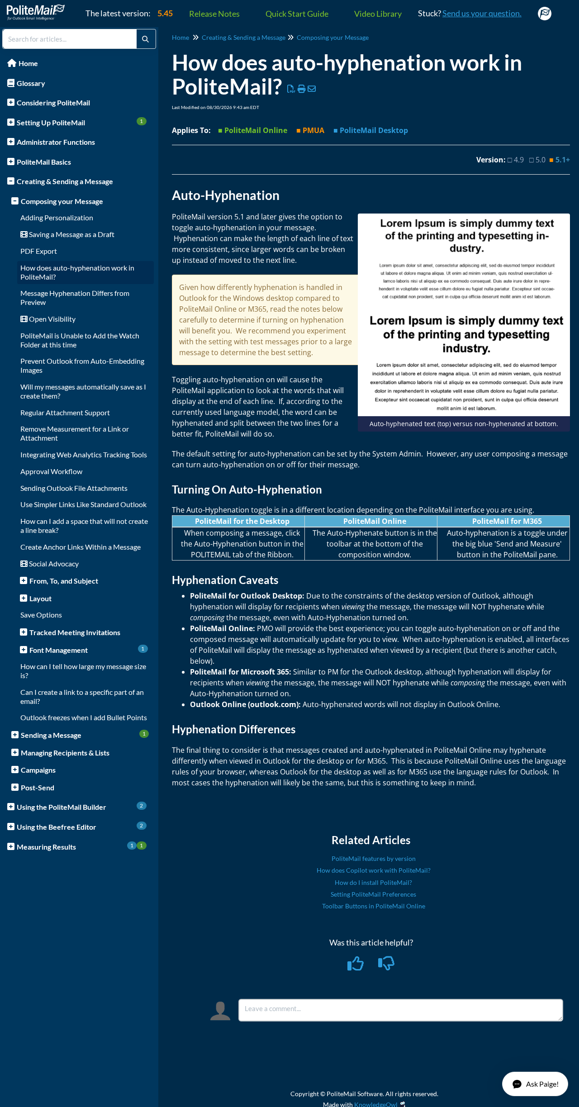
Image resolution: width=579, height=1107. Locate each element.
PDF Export (38, 251)
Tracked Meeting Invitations (74, 632)
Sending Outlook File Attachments (74, 488)
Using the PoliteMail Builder (80, 806)
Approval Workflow (51, 471)
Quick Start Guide (297, 14)
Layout (40, 598)
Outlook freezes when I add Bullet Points (83, 717)
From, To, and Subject (63, 580)
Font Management (87, 649)
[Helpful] (356, 966)
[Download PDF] (291, 89)
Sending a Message (83, 734)
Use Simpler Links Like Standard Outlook (83, 504)
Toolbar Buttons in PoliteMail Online (373, 906)
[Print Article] (302, 89)
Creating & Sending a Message (65, 181)
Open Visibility (52, 318)
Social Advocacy (53, 563)
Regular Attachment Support (65, 412)
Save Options (41, 614)
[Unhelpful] (386, 966)
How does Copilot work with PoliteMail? (374, 870)
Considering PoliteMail (53, 102)
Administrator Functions (56, 142)
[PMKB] (39, 8)
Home (28, 63)
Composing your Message (62, 201)
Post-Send (37, 787)
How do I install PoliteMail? (373, 882)
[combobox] (70, 38)
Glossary (31, 83)
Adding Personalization (56, 217)
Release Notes (214, 14)
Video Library (378, 14)
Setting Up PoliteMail (80, 122)
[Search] (145, 38)
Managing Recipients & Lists (65, 752)
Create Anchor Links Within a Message (80, 546)
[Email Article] (312, 89)
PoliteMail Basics (44, 161)
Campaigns (38, 769)
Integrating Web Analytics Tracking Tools (83, 454)
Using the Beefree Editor (80, 826)
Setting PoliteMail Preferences (373, 894)
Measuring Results (80, 846)
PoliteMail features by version (374, 858)
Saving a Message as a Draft (71, 234)
